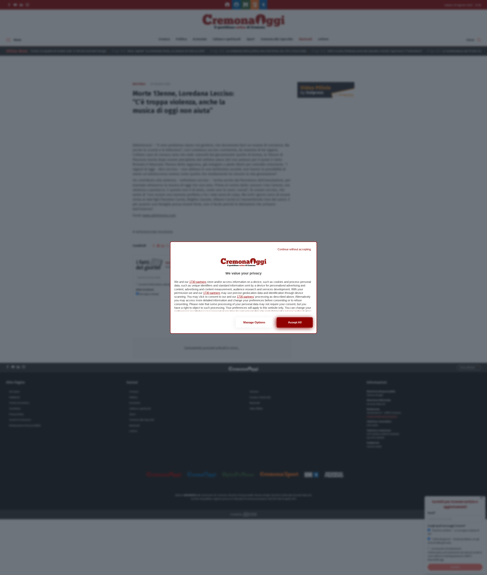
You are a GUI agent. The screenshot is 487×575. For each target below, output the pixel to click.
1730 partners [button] (197, 281)
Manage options (254, 322)
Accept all (295, 322)
